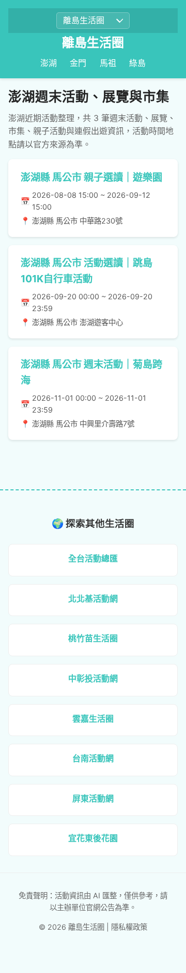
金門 (78, 63)
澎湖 (48, 63)
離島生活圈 (93, 42)
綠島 (137, 63)
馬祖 (108, 63)
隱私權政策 (129, 927)
